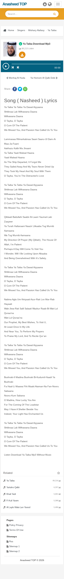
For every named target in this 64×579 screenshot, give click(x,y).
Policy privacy (16, 525)
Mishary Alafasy (36, 30)
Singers (21, 30)
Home (11, 30)
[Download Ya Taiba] (22, 55)
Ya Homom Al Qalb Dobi (43, 78)
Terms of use (16, 530)
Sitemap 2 (14, 551)
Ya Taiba (52, 30)
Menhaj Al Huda (16, 78)
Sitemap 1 (14, 546)
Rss (11, 541)
